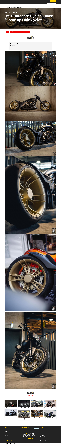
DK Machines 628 (43, 435)
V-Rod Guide (32, 3)
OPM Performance (20, 7)
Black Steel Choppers (35, 6)
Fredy (39, 6)
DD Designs (50, 6)
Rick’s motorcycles (42, 6)
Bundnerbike (53, 6)
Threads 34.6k (42, 439)
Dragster (12, 49)
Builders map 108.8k (42, 436)
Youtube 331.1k (42, 431)
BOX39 (12, 6)
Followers (27, 3)
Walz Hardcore (9, 6)
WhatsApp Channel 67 (43, 440)
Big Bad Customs (23, 6)
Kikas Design (15, 7)
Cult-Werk (10, 7)
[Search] (55, 3)
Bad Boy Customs (19, 6)
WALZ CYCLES (14, 43)
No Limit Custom (27, 6)
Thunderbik (15, 6)
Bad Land (13, 7)
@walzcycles (13, 45)
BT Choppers (31, 6)
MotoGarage (7, 7)
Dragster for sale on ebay (30, 395)
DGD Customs (46, 6)
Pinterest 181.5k (42, 432)
